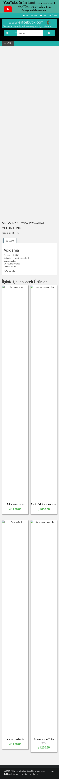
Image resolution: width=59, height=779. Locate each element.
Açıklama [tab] (10, 241)
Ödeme (54, 15)
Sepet (45, 15)
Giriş (27, 15)
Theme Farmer (33, 774)
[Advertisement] (29, 79)
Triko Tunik (15, 233)
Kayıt (36, 15)
